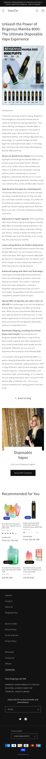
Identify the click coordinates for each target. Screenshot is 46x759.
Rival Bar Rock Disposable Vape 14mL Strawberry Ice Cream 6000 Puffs (32, 570)
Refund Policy (10, 629)
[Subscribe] (38, 709)
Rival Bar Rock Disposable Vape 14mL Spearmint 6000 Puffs (11, 570)
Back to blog (24, 398)
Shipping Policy (11, 612)
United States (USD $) (22, 736)
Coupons (9, 601)
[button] (3, 11)
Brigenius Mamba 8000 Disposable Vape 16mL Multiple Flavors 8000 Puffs (32, 525)
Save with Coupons (23, 473)
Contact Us (9, 658)
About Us (9, 607)
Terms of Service (12, 635)
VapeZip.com (25, 754)
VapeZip (8, 595)
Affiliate (8, 664)
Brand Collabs (11, 624)
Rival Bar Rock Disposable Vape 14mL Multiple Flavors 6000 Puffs (11, 526)
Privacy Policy (10, 641)
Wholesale (9, 652)
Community (10, 669)
